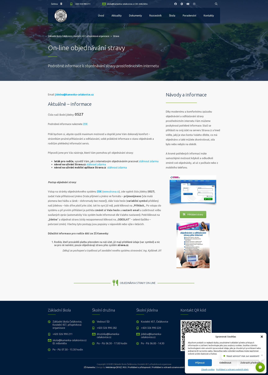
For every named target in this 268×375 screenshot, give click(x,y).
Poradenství (189, 15)
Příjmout (200, 362)
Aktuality (117, 15)
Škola (172, 15)
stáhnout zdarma (149, 161)
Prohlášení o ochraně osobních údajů (232, 369)
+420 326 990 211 (82, 4)
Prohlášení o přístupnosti (139, 367)
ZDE (85, 124)
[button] (261, 336)
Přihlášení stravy (195, 214)
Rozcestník (155, 15)
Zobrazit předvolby (251, 362)
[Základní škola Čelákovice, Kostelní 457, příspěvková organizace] (60, 15)
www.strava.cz (111, 191)
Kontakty (209, 15)
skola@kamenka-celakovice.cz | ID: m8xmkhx (127, 4)
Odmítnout (225, 362)
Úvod (101, 15)
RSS (125, 367)
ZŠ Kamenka (89, 367)
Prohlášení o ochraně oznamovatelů (168, 367)
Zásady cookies (208, 369)
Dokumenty (135, 15)
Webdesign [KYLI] (113, 367)
